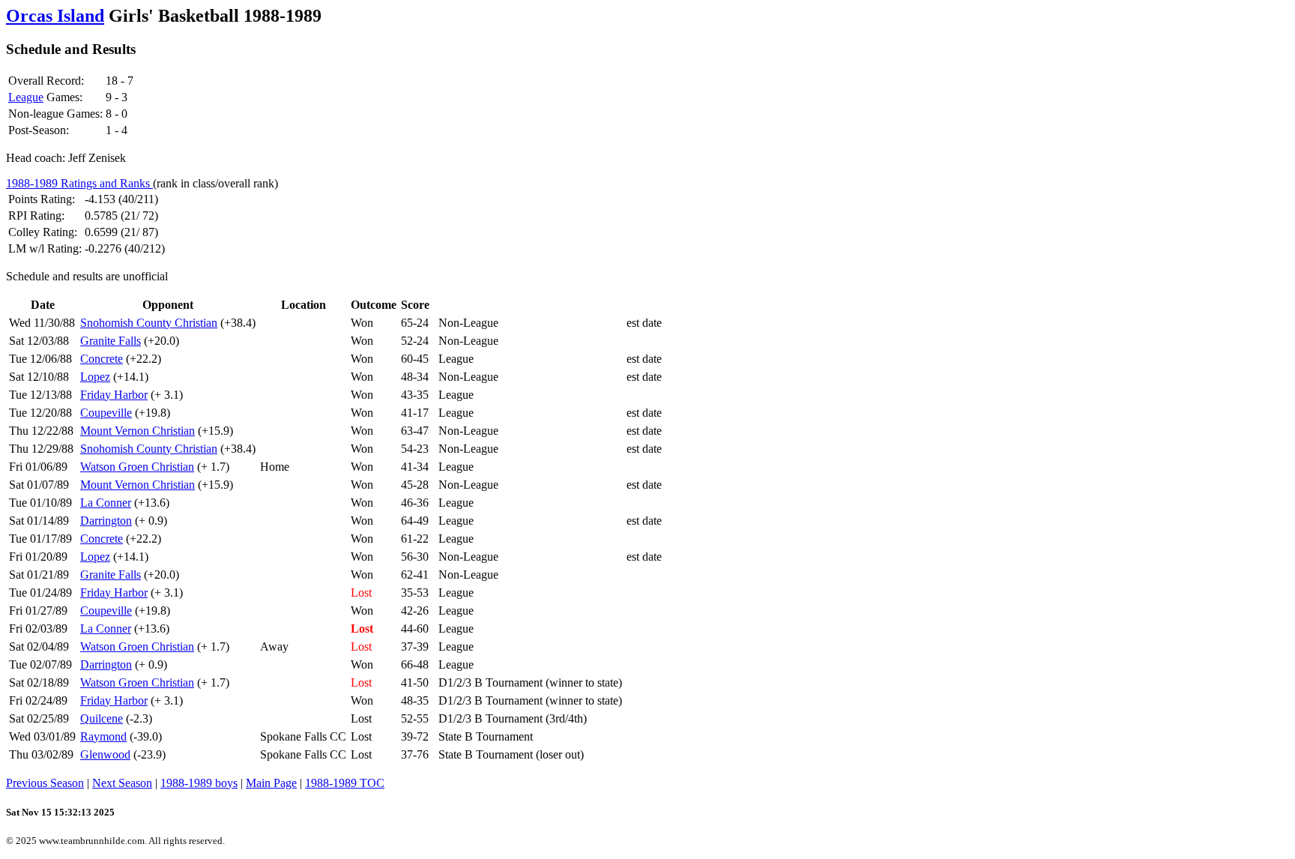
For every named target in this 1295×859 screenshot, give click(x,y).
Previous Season (45, 783)
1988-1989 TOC (344, 783)
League (25, 97)
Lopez (95, 376)
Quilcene (101, 718)
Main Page (271, 783)
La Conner (105, 502)
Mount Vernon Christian (137, 430)
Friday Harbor (114, 394)
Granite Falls (110, 340)
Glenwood (105, 754)
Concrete (101, 358)
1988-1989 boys (199, 783)
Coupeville (106, 412)
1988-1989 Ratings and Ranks (79, 183)
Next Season (122, 783)
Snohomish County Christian (148, 322)
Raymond (103, 736)
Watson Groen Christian (137, 466)
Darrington (106, 520)
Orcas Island (55, 15)
